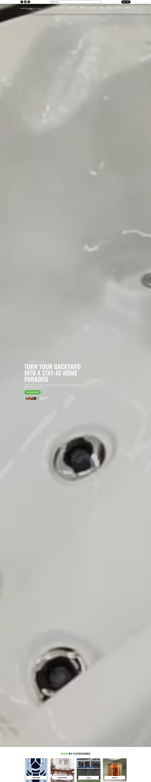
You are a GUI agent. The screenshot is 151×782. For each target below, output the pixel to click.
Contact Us (127, 8)
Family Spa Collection (75, 29)
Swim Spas (82, 8)
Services (108, 8)
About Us (117, 8)
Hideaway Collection (75, 17)
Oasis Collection (74, 26)
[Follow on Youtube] (25, 1)
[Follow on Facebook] (21, 1)
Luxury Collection (75, 23)
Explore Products (32, 392)
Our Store (126, 2)
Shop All (54, 8)
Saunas (102, 8)
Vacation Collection (75, 20)
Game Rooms (92, 8)
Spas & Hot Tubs (71, 8)
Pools (61, 8)
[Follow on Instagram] (28, 1)
